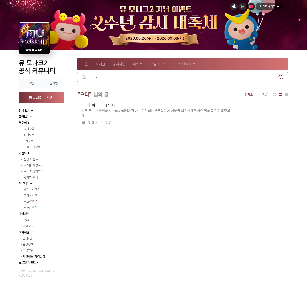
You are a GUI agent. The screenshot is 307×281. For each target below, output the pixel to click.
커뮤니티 (24, 183)
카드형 (274, 94)
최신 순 (263, 94)
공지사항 (119, 63)
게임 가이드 (158, 63)
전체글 (100, 63)
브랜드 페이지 (268, 6)
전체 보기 (24, 110)
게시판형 (286, 94)
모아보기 (24, 116)
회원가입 (52, 83)
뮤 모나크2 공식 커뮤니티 (37, 66)
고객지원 (24, 232)
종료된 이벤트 (27, 262)
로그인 (30, 83)
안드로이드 (242, 6)
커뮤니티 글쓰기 (41, 97)
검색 (281, 77)
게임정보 (24, 213)
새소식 (23, 122)
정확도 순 (250, 94)
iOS (234, 6)
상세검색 (84, 77)
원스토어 (251, 6)
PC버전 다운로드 (186, 63)
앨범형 (280, 94)
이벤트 (23, 153)
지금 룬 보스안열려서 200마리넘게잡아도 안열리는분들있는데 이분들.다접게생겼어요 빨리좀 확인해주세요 (155, 113)
